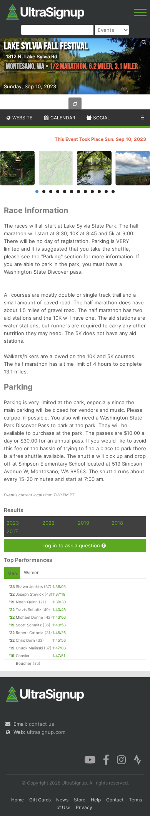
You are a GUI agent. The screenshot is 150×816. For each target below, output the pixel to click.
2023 (13, 523)
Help (96, 800)
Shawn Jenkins (29, 586)
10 (99, 191)
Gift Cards (40, 800)
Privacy (84, 807)
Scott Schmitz (29, 625)
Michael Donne (29, 617)
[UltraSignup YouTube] (89, 759)
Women (32, 572)
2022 (48, 523)
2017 (12, 531)
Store (79, 800)
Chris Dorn (25, 640)
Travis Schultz (28, 609)
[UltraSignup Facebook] (106, 759)
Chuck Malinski (29, 648)
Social (101, 118)
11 (106, 191)
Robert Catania (29, 632)
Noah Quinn (27, 602)
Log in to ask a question (72, 545)
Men (12, 573)
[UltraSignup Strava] (137, 759)
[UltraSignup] (45, 11)
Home (17, 800)
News (62, 800)
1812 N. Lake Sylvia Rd (31, 56)
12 (113, 191)
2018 (117, 523)
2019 (83, 523)
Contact (114, 800)
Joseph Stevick (29, 594)
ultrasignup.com (46, 732)
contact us (41, 724)
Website (21, 118)
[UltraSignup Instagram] (121, 759)
